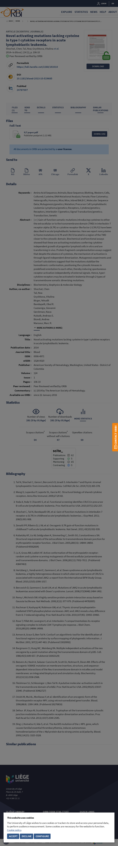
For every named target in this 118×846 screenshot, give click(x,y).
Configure (42, 836)
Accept (13, 836)
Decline (26, 836)
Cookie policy (14, 830)
